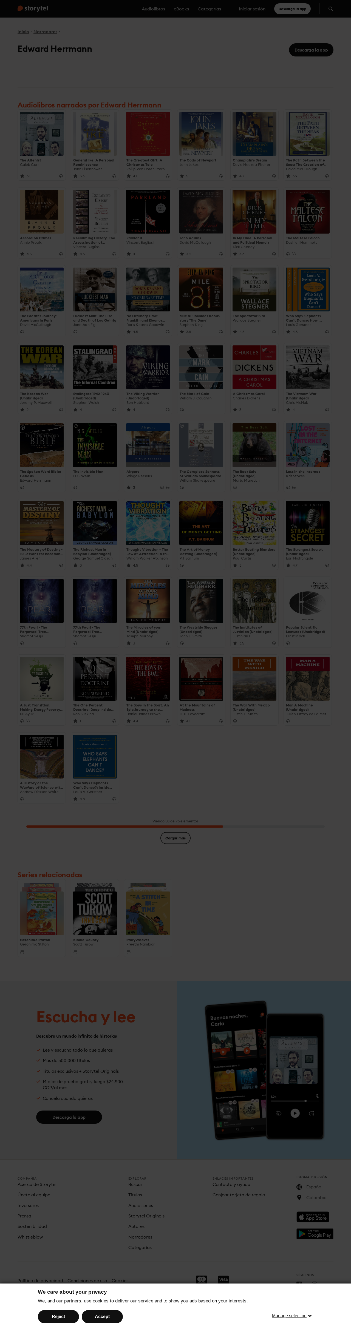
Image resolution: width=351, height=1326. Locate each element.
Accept (102, 1316)
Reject (58, 1316)
